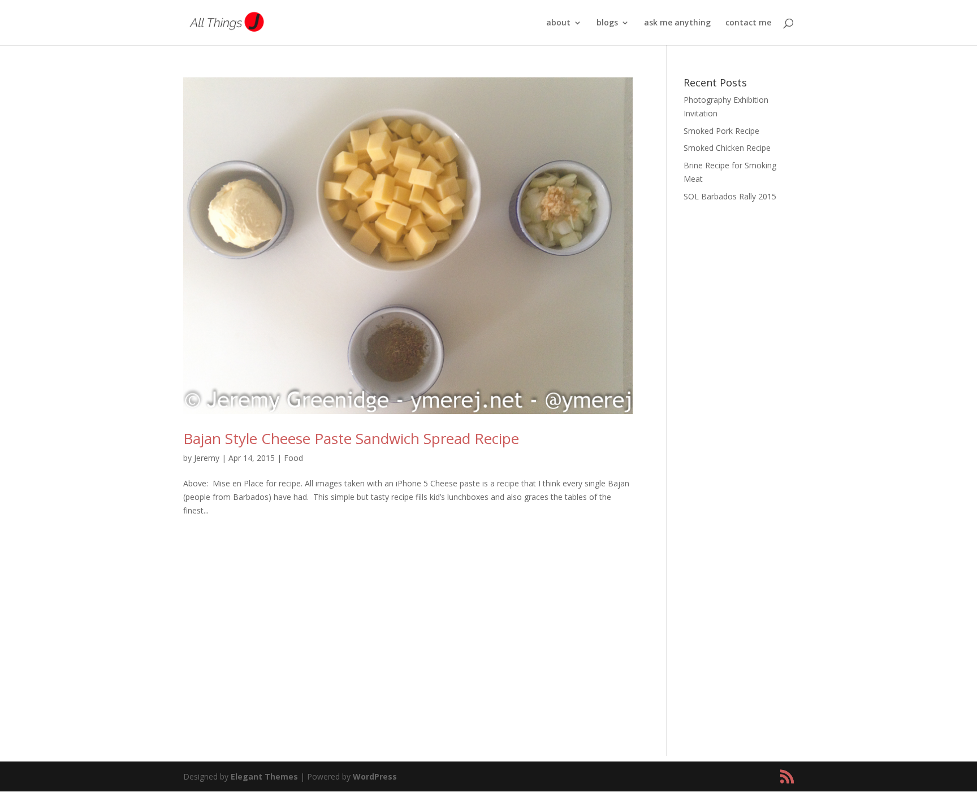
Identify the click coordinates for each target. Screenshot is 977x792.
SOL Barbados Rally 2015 (730, 196)
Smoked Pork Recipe (721, 130)
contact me (748, 23)
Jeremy (206, 457)
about (558, 23)
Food (293, 457)
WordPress (375, 776)
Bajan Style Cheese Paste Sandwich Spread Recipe (351, 438)
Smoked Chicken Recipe (727, 147)
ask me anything (677, 23)
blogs (607, 23)
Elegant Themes (264, 776)
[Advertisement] (739, 389)
